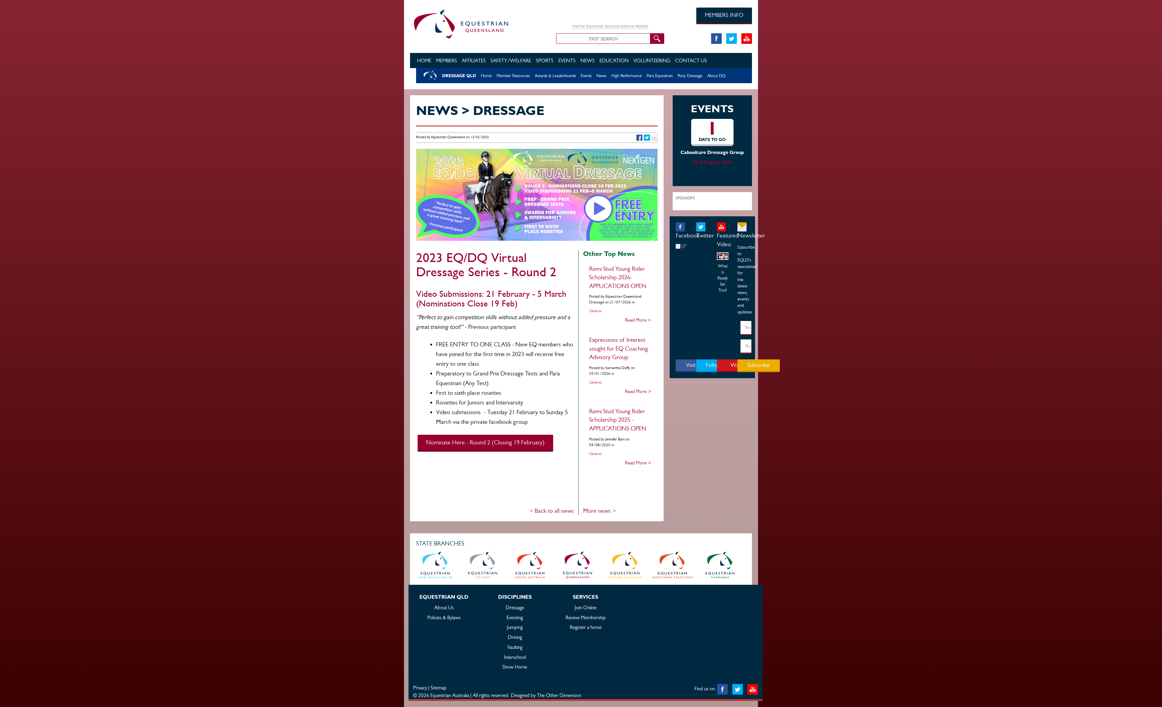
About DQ (716, 75)
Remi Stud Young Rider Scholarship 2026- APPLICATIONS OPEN (617, 277)
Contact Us (691, 60)
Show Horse (514, 667)
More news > (599, 510)
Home (424, 60)
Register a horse (586, 627)
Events (567, 60)
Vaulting (514, 647)
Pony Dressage (690, 75)
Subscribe (758, 365)
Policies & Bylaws (444, 617)
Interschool (515, 657)
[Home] (478, 23)
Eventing (515, 617)
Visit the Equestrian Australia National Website (610, 25)
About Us (444, 607)
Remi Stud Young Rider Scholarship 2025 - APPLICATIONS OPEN (617, 420)
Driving (515, 637)
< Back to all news (551, 510)
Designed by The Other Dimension (546, 695)
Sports (544, 60)
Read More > (638, 320)
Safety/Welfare (511, 60)
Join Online (585, 607)
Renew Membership (586, 617)
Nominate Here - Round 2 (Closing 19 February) (485, 442)
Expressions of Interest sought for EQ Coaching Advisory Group (618, 348)
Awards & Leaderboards (555, 75)
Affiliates (474, 60)
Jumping (515, 627)
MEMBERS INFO (724, 15)
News (587, 60)
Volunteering (651, 60)
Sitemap (439, 688)
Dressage (515, 607)
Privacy (420, 688)
